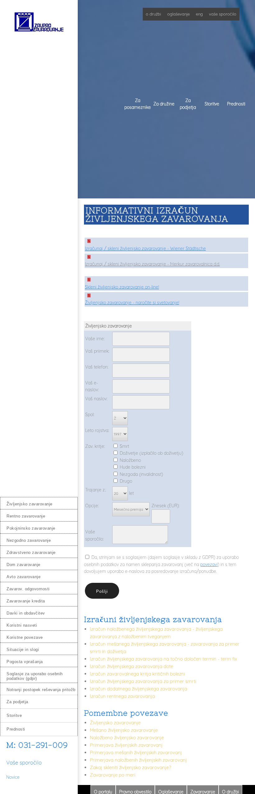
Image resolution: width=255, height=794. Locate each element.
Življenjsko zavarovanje (115, 723)
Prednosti (236, 104)
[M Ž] (120, 418)
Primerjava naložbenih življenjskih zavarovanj (138, 760)
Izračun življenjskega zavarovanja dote (131, 666)
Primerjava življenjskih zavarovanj (126, 745)
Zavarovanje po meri (112, 775)
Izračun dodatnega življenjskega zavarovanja (138, 689)
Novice (13, 777)
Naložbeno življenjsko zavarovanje (127, 738)
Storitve (212, 104)
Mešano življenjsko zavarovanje (124, 730)
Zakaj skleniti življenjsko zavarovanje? (130, 767)
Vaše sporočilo (24, 762)
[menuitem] (39, 503)
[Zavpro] (39, 23)
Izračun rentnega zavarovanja (122, 696)
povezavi (209, 564)
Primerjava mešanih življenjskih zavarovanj (136, 752)
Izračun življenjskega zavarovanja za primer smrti (143, 681)
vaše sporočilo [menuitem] (222, 14)
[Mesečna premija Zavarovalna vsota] (131, 509)
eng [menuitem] (199, 14)
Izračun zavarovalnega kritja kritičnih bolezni (137, 674)
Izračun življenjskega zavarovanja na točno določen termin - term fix (163, 659)
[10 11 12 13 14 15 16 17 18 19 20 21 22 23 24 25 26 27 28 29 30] (120, 493)
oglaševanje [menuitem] (178, 14)
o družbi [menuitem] (153, 14)
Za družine (163, 104)
